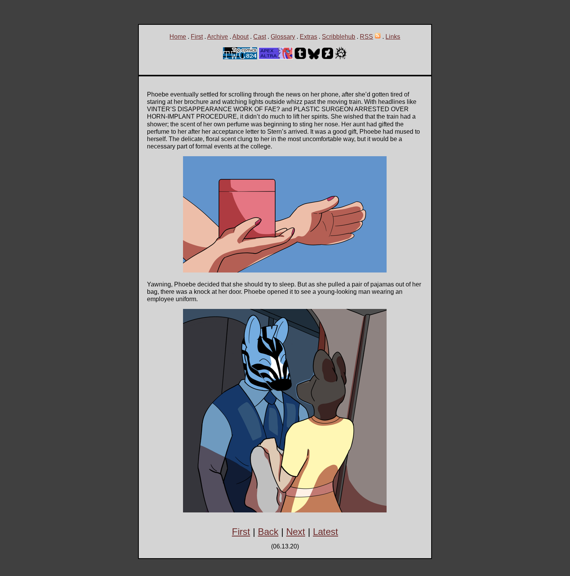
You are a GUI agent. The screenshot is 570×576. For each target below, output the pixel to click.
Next (295, 531)
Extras (308, 36)
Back (268, 531)
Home (177, 36)
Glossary (283, 36)
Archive (217, 36)
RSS (366, 36)
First (197, 36)
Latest (325, 531)
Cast (259, 36)
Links (392, 36)
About (240, 36)
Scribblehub (338, 36)
